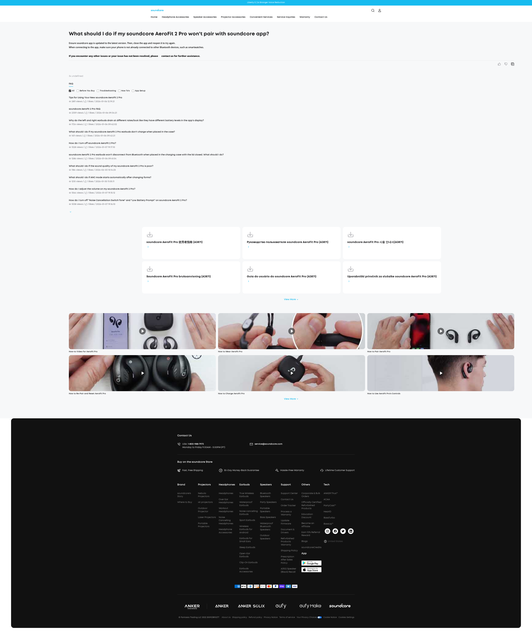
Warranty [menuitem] (305, 17)
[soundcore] (157, 10)
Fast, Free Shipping (192, 470)
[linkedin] (351, 531)
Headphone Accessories (175, 17)
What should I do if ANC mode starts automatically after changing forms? (110, 177)
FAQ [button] (71, 83)
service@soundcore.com (268, 443)
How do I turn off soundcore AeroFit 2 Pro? (92, 143)
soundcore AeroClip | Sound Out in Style (266, 2)
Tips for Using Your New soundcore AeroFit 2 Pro (95, 97)
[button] (39, 32)
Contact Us (320, 17)
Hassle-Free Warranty (292, 470)
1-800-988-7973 (196, 443)
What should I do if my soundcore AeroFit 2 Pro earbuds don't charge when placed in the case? (122, 131)
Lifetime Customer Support (340, 470)
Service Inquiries (286, 17)
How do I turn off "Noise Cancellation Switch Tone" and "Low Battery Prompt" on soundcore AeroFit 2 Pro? (128, 200)
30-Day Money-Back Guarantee (241, 470)
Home (154, 17)
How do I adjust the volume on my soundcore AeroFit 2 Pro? (102, 188)
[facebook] (335, 531)
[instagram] (327, 531)
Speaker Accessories (205, 17)
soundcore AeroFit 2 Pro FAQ (84, 108)
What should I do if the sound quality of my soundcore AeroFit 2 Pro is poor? (111, 166)
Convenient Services (261, 17)
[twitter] (343, 531)
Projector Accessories (233, 17)
